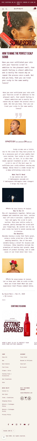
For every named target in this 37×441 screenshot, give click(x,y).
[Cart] (34, 9)
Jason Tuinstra (18, 208)
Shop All (4, 357)
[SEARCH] (6, 9)
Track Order (23, 357)
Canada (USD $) (7, 431)
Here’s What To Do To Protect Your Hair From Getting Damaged (15, 343)
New (3, 360)
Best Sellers (6, 364)
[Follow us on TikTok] (29, 425)
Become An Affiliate (26, 360)
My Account (23, 367)
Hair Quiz (5, 394)
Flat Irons (5, 367)
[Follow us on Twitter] (12, 425)
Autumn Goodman (18, 279)
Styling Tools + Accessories (7, 375)
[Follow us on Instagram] (16, 425)
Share (3, 300)
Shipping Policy (7, 401)
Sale (3, 382)
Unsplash (29, 142)
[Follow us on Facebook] (8, 425)
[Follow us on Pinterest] (20, 425)
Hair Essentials (7, 379)
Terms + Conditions (7, 397)
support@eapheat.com (26, 393)
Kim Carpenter (20, 142)
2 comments (9, 296)
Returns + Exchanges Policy (8, 405)
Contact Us (5, 391)
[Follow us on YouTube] (25, 425)
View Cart (23, 364)
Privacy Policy (6, 414)
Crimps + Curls (6, 370)
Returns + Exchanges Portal (8, 410)
